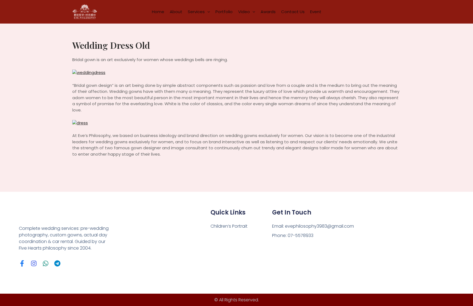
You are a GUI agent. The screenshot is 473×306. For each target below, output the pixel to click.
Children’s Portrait (228, 226)
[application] (207, 11)
